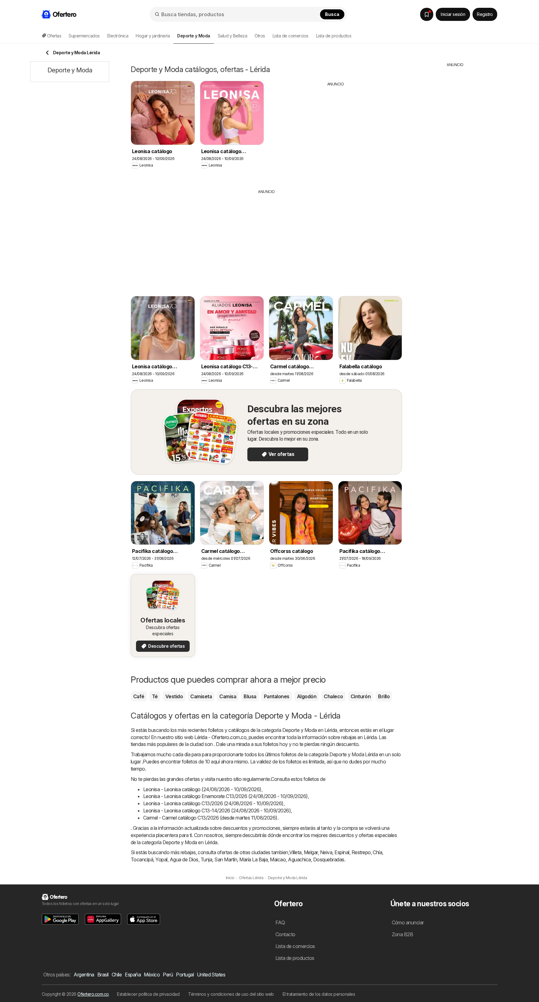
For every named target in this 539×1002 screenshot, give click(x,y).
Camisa (227, 696)
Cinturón (361, 696)
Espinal (341, 852)
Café (138, 696)
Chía (377, 852)
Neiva (326, 852)
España (133, 974)
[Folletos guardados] (426, 14)
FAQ (280, 922)
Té (155, 696)
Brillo (384, 696)
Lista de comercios (290, 35)
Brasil (103, 974)
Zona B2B (402, 934)
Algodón (306, 696)
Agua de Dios (184, 859)
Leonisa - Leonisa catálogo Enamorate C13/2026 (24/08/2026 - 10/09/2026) (225, 796)
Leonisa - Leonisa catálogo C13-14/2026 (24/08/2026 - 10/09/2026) (217, 810)
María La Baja (253, 859)
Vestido (174, 696)
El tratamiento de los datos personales (319, 994)
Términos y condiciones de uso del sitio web (231, 994)
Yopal (161, 859)
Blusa (250, 696)
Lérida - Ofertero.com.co (220, 737)
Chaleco (333, 696)
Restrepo (361, 852)
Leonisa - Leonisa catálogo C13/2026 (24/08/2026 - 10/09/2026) (213, 803)
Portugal (185, 974)
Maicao (278, 859)
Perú (168, 974)
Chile (117, 974)
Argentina (84, 974)
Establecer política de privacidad (148, 994)
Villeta (295, 852)
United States (211, 974)
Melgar (311, 852)
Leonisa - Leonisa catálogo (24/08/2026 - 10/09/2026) (202, 789)
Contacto (285, 934)
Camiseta (201, 696)
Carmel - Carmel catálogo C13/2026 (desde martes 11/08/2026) (210, 818)
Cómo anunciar (408, 922)
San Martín (225, 859)
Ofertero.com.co (93, 994)
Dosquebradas (328, 859)
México (152, 974)
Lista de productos (334, 35)
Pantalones (276, 696)
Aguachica (299, 859)
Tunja (206, 859)
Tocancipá (142, 859)
